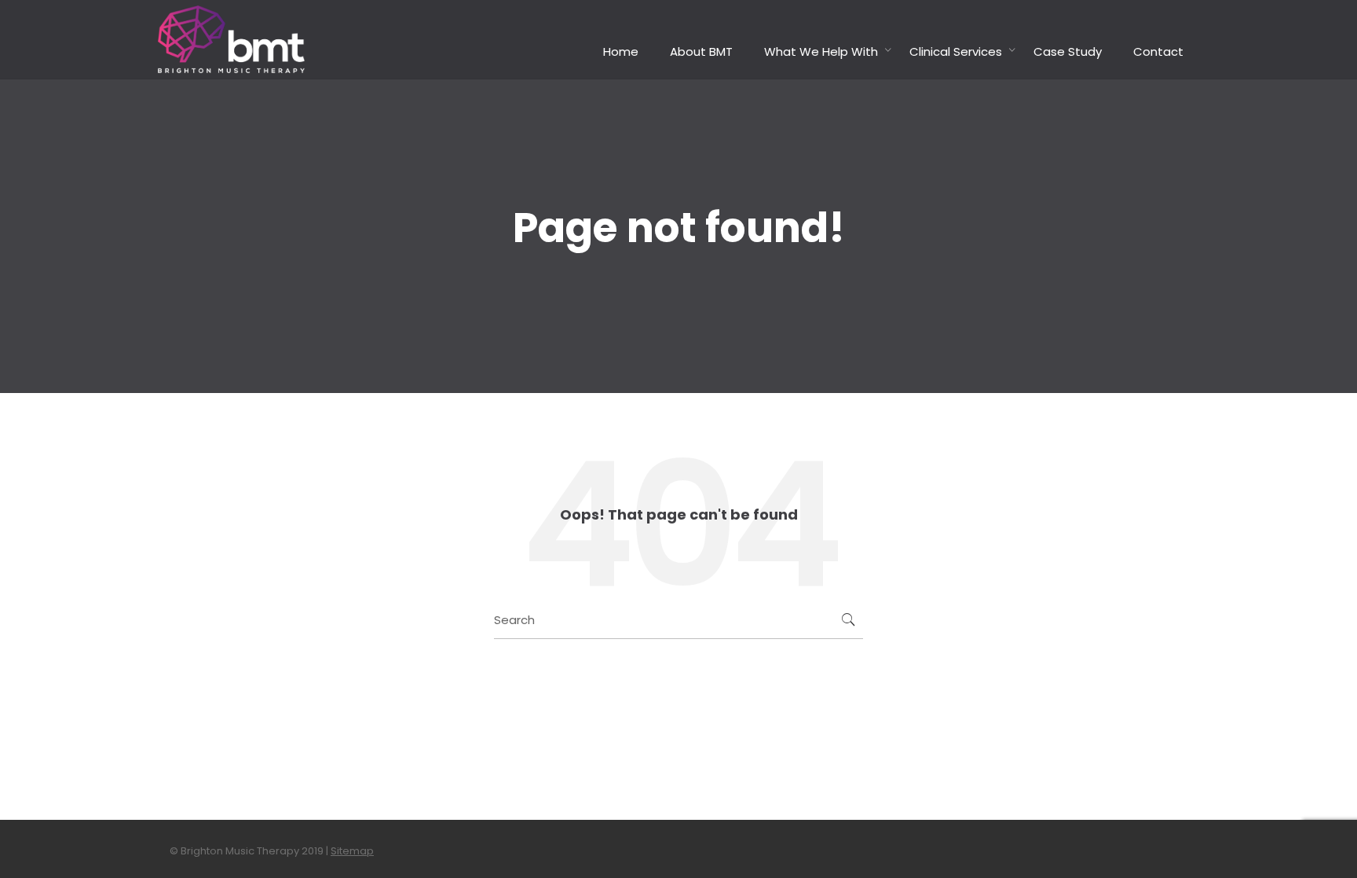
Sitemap (352, 850)
